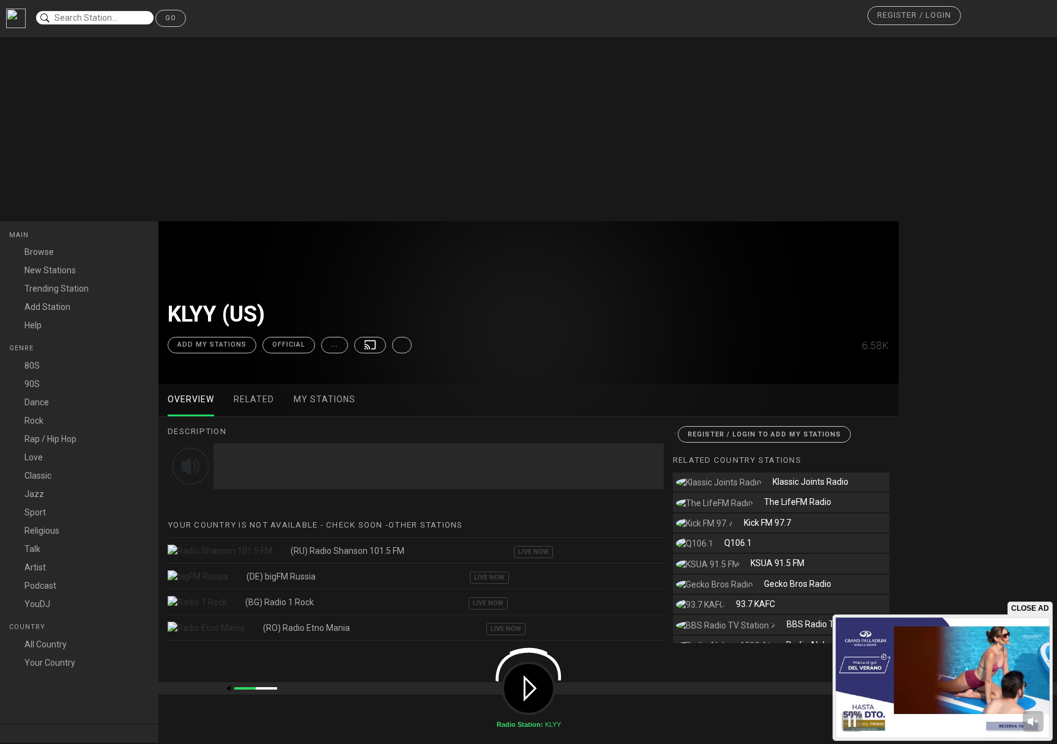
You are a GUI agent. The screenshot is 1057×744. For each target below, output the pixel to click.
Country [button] (28, 627)
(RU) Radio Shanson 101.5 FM (347, 551)
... (334, 344)
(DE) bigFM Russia (281, 576)
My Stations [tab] (324, 399)
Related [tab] (254, 399)
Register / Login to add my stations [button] (764, 434)
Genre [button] (22, 348)
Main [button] (20, 235)
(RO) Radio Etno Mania (306, 628)
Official (288, 344)
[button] (914, 16)
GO (170, 18)
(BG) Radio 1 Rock (279, 602)
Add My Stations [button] (212, 344)
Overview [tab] (191, 399)
